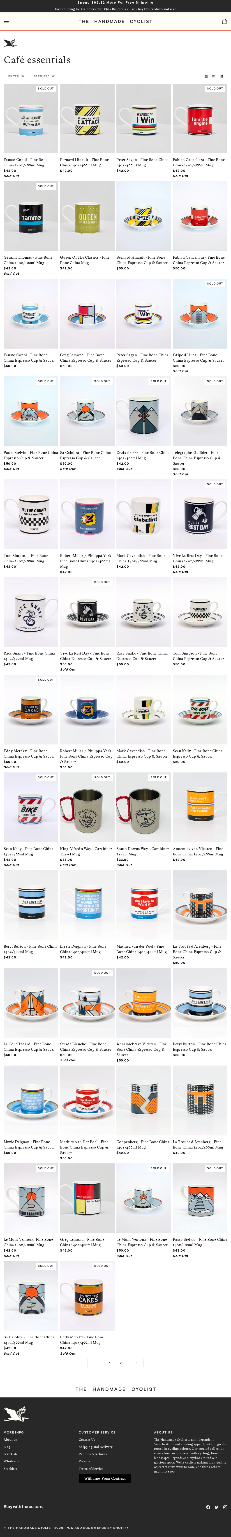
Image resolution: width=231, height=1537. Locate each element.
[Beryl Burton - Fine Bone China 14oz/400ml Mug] (31, 900)
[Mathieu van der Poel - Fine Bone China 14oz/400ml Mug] (143, 900)
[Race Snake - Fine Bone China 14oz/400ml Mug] (31, 607)
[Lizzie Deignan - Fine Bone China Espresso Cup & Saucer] (31, 1096)
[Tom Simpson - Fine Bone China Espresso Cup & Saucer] (200, 607)
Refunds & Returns (93, 1454)
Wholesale (11, 1461)
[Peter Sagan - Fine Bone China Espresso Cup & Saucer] (143, 309)
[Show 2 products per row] (206, 77)
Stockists (10, 1469)
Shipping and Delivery (96, 1447)
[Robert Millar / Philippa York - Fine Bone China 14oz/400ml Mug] (87, 509)
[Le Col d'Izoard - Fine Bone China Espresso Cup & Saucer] (31, 998)
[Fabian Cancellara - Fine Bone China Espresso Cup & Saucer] (200, 211)
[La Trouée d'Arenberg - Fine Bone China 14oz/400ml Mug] (200, 1096)
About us (10, 1440)
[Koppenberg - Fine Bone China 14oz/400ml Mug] (143, 1096)
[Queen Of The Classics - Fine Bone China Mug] (87, 211)
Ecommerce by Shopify (106, 1528)
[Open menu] (10, 21)
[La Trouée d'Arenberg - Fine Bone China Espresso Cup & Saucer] (200, 900)
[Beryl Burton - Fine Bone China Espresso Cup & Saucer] (200, 998)
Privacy (84, 1461)
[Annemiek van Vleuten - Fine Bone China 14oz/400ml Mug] (200, 802)
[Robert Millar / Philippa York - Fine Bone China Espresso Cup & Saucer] (87, 705)
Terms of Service (91, 1469)
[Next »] (137, 1363)
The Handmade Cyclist (30, 1528)
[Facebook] (208, 1507)
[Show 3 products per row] (213, 77)
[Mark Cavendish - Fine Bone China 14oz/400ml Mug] (143, 509)
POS (69, 1528)
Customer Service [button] (97, 1432)
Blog (7, 1447)
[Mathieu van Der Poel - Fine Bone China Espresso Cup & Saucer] (87, 1096)
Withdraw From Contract (105, 1478)
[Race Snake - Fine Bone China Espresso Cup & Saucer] (143, 607)
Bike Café (11, 1454)
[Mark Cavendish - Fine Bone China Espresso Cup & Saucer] (143, 705)
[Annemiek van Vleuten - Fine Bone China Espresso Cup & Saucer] (143, 998)
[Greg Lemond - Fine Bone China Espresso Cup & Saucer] (87, 309)
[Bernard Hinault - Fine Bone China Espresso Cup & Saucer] (143, 211)
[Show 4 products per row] (222, 77)
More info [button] (14, 1432)
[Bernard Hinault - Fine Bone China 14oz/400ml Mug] (87, 114)
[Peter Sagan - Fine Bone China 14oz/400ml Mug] (143, 114)
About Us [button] (163, 1432)
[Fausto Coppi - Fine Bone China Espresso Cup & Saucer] (31, 309)
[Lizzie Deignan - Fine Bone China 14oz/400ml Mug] (87, 900)
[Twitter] (217, 1507)
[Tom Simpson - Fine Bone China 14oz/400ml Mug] (31, 509)
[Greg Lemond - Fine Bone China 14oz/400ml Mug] (87, 1193)
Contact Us (87, 1440)
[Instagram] (225, 1507)
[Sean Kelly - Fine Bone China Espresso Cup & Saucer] (200, 705)
